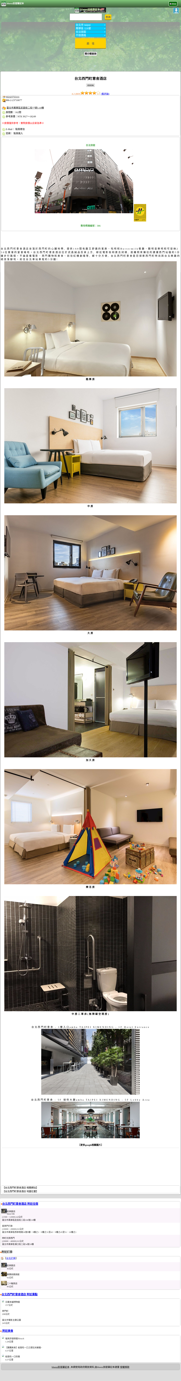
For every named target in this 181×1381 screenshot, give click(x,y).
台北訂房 (11, 1258)
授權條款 (124, 1367)
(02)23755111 (12, 97)
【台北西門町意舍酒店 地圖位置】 (20, 1191)
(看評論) (105, 94)
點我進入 (18, 133)
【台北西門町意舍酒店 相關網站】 (20, 1187)
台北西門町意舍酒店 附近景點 (20, 1294)
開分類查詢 (90, 53)
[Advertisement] (90, 64)
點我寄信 (20, 129)
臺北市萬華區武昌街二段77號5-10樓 (25, 108)
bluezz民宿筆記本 (15, 3)
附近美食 (7, 1330)
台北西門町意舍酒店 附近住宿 (20, 1203)
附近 (174, 4)
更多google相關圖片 (90, 1145)
